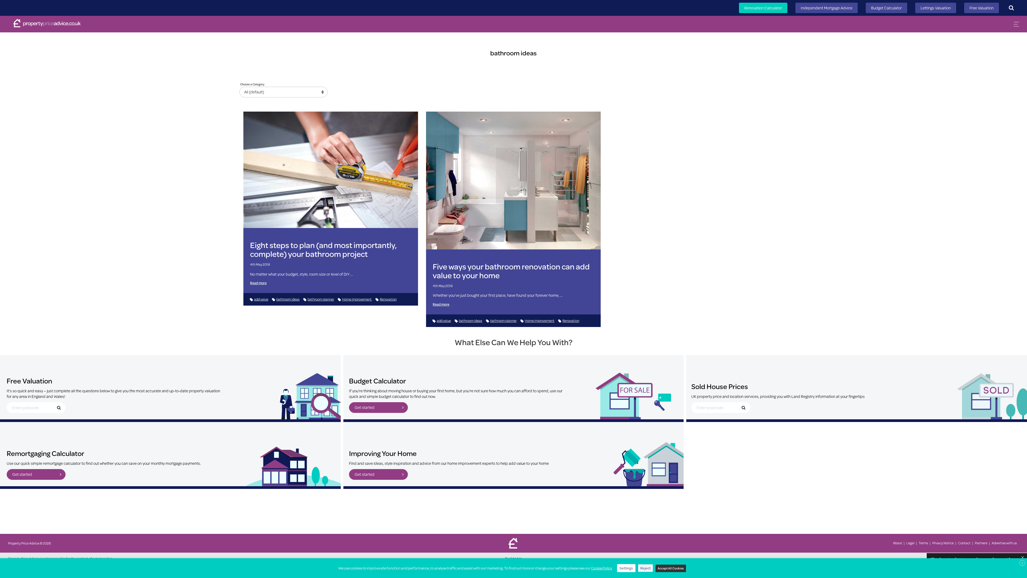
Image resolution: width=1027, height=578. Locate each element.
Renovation (388, 299)
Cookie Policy (601, 568)
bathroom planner (321, 299)
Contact (964, 543)
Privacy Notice (943, 543)
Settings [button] (626, 568)
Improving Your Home (383, 453)
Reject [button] (645, 568)
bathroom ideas (288, 299)
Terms (923, 543)
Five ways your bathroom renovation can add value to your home (511, 271)
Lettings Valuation (936, 8)
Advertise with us (1004, 543)
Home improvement (357, 299)
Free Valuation (981, 8)
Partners (981, 543)
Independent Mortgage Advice (826, 8)
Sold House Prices (719, 386)
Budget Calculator (886, 8)
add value (261, 299)
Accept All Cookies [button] (671, 568)
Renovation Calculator (763, 8)
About (897, 543)
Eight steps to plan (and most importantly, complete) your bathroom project (323, 249)
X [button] (1022, 563)
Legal (910, 543)
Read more (258, 282)
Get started (364, 407)
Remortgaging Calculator (45, 453)
